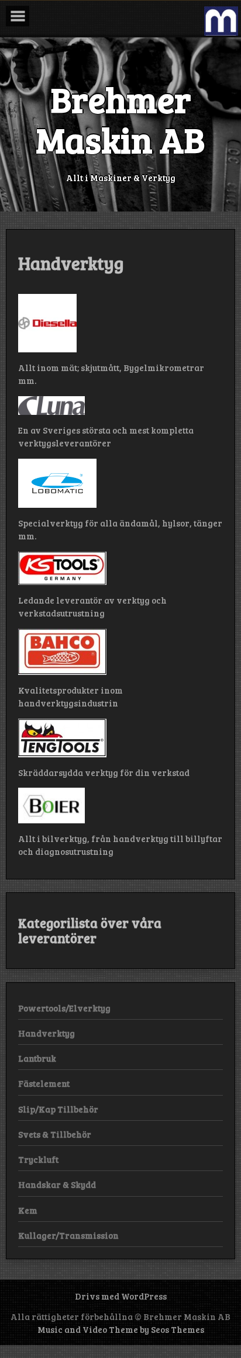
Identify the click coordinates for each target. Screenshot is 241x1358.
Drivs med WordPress (121, 1296)
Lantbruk (37, 1058)
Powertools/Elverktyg (64, 1008)
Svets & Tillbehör (54, 1134)
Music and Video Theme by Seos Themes (120, 1329)
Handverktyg (46, 1033)
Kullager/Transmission (68, 1235)
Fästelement (44, 1083)
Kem (27, 1210)
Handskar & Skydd (57, 1184)
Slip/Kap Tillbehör (58, 1109)
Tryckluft (38, 1159)
